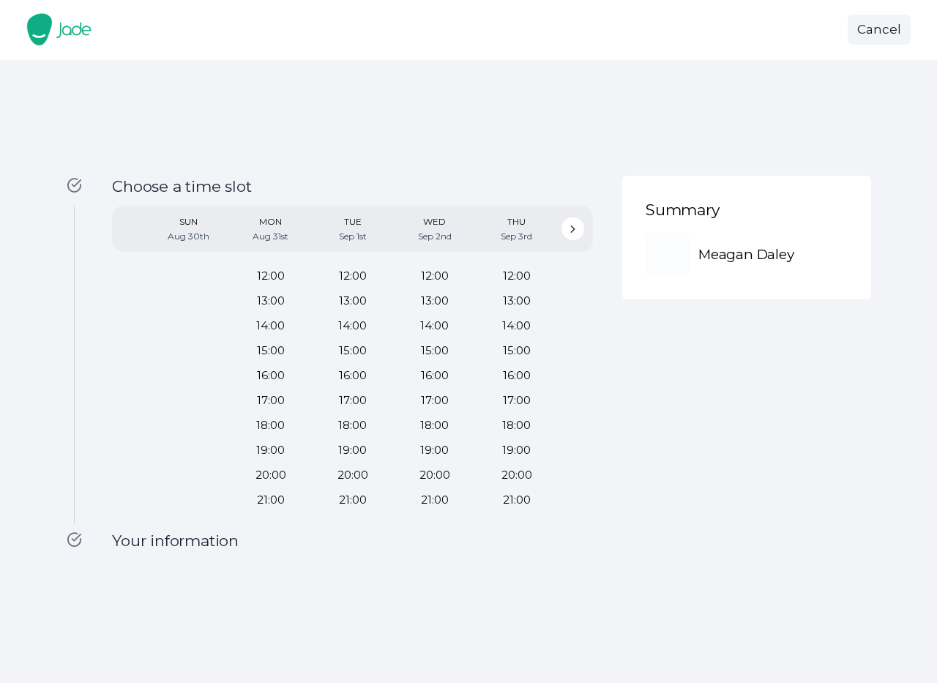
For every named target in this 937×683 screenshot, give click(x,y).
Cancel (879, 29)
